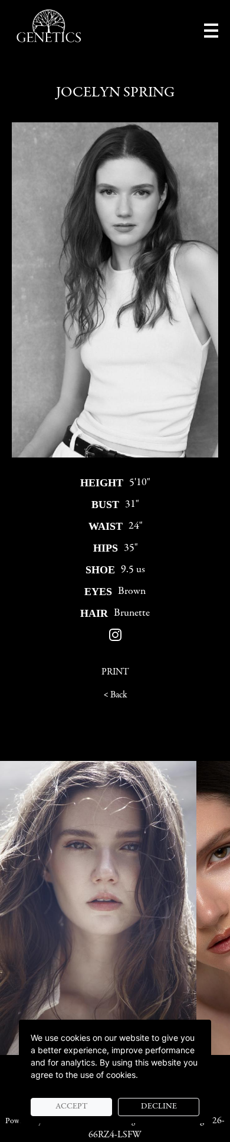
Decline (159, 1107)
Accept (71, 1107)
